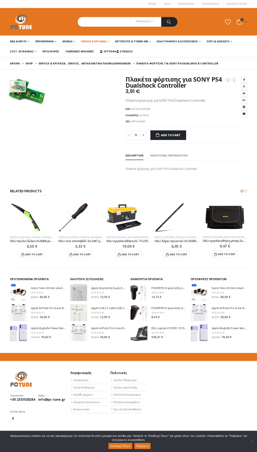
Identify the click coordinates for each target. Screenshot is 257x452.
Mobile (67, 41)
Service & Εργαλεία (93, 41)
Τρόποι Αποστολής (125, 387)
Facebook (244, 79)
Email (244, 113)
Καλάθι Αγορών (237, 4)
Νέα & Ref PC (18, 41)
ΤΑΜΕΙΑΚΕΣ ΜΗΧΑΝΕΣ (79, 51)
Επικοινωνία (81, 409)
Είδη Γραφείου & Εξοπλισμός (177, 41)
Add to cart (171, 135)
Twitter (244, 86)
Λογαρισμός (80, 380)
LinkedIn (244, 93)
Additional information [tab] (169, 155)
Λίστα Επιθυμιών (84, 387)
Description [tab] (134, 155)
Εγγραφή (110, 51)
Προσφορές (50, 51)
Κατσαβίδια (96, 237)
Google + (244, 100)
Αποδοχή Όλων (120, 446)
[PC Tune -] (21, 21)
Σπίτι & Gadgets (218, 41)
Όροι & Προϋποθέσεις (127, 409)
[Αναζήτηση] (169, 22)
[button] (242, 191)
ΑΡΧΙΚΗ (152, 4)
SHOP (167, 4)
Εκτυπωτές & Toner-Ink (131, 41)
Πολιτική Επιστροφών (127, 394)
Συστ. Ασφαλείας (22, 51)
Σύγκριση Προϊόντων (86, 402)
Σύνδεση (126, 51)
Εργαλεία (36, 237)
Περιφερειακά (44, 41)
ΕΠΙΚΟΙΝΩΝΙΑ (186, 4)
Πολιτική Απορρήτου (126, 402)
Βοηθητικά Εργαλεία (139, 237)
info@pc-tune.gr (51, 399)
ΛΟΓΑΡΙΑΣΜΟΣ (210, 4)
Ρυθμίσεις (142, 446)
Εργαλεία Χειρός (50, 237)
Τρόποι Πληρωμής (125, 380)
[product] (32, 217)
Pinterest (244, 107)
